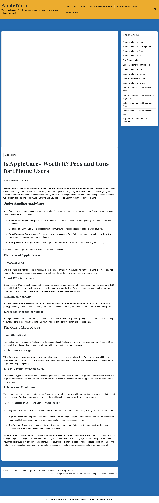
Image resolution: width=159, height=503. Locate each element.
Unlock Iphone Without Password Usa (137, 112)
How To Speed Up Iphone (134, 78)
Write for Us (72, 13)
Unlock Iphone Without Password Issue (137, 89)
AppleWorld (15, 5)
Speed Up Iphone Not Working (136, 65)
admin (29, 180)
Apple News (80, 6)
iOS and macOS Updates (128, 6)
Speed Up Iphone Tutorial (134, 74)
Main (68, 6)
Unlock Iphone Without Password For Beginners (139, 97)
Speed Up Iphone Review (134, 83)
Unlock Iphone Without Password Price (137, 104)
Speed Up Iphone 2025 (133, 69)
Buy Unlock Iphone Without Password (135, 120)
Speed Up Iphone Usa (132, 56)
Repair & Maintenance (101, 6)
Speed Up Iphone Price (133, 51)
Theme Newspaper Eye (79, 499)
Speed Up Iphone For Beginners (137, 47)
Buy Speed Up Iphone (132, 60)
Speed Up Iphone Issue (133, 42)
